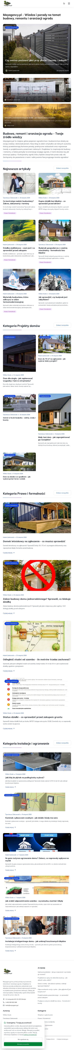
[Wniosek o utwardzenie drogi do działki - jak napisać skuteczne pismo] (37, 116)
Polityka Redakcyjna (62, 1039)
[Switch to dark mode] (64, 3)
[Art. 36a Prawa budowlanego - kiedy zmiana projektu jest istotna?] (37, 90)
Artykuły (41, 968)
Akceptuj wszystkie (23, 1044)
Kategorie (42, 1011)
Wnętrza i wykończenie (45, 1015)
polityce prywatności (30, 1035)
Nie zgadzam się (23, 1039)
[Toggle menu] (69, 3)
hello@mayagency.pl (11, 1005)
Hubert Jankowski (8, 244)
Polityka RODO (50, 1039)
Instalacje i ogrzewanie (11, 755)
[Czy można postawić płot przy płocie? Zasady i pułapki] (37, 49)
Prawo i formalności (12, 27)
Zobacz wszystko (62, 168)
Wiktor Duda (43, 198)
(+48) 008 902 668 (11, 1002)
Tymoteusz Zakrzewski (10, 198)
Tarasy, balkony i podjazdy (46, 1022)
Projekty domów (9, 337)
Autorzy (6, 1011)
